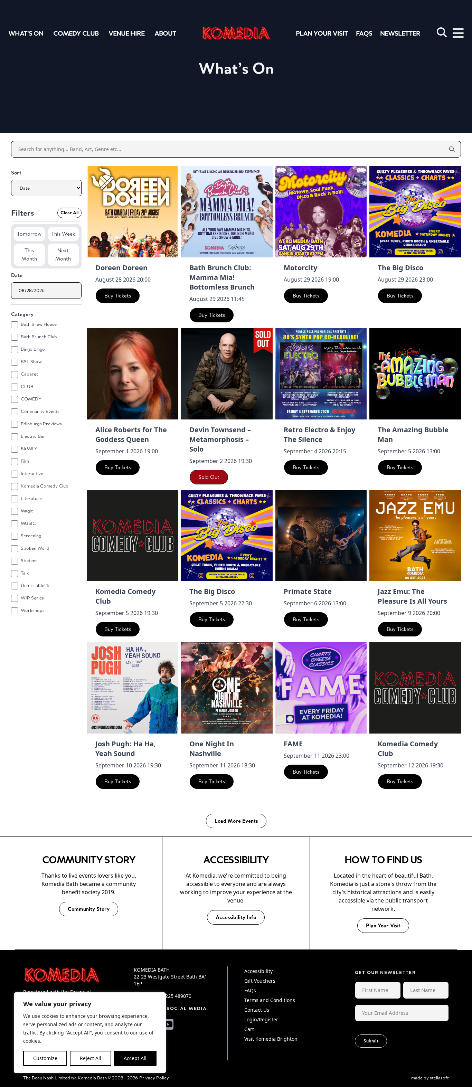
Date (16, 275)
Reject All (90, 1058)
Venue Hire (126, 33)
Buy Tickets (117, 295)
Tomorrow (29, 233)
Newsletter (400, 33)
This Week (63, 233)
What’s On (25, 33)
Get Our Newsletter (385, 972)
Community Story (89, 909)
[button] (442, 32)
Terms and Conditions (269, 1000)
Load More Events (236, 820)
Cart (249, 1029)
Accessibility (258, 971)
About (165, 33)
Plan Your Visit (322, 33)
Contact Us (256, 1009)
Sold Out (208, 477)
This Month (29, 254)
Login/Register (261, 1019)
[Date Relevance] (46, 188)
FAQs (364, 33)
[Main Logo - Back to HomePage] (236, 33)
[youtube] (168, 1024)
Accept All (135, 1058)
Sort (16, 172)
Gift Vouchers (259, 980)
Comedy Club (75, 33)
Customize (45, 1058)
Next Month (63, 254)
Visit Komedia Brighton (271, 1039)
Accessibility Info (236, 917)
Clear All (69, 213)
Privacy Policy (154, 1078)
